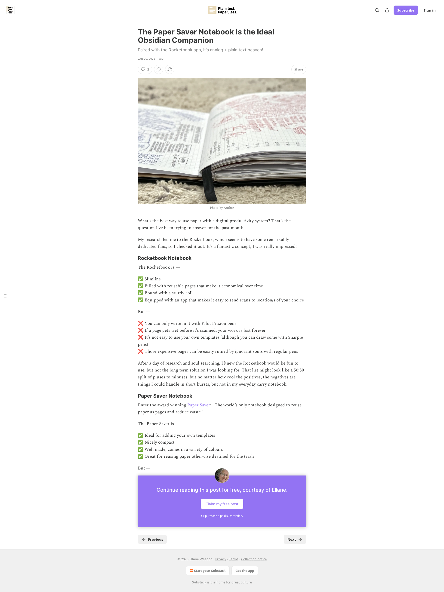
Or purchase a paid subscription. (222, 516)
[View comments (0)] (158, 69)
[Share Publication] (387, 10)
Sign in (430, 10)
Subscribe (405, 10)
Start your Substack (210, 570)
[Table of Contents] (5, 296)
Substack (199, 582)
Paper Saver (198, 405)
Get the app (244, 570)
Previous (155, 539)
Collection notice (254, 559)
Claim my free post (222, 503)
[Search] (377, 10)
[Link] (131, 258)
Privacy (220, 559)
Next (291, 539)
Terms (233, 559)
